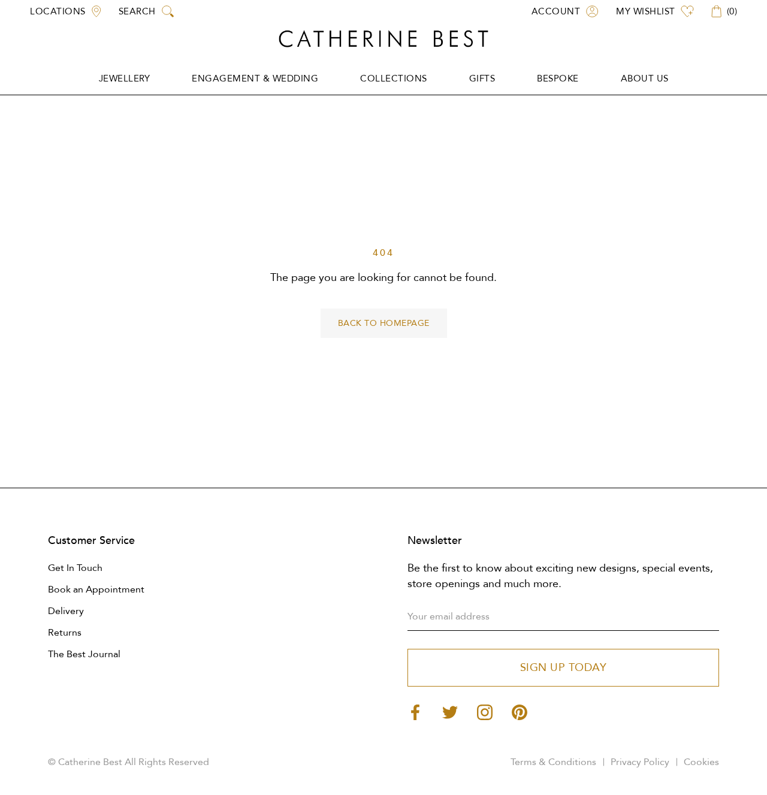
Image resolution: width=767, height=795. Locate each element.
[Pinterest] (519, 711)
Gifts (482, 78)
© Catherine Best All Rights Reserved (128, 762)
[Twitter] (450, 711)
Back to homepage (384, 323)
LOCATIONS (58, 11)
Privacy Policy (640, 762)
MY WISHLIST (645, 11)
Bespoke (558, 78)
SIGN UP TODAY (563, 667)
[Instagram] (485, 711)
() (732, 11)
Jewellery (124, 78)
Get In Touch (75, 568)
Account (556, 11)
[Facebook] (415, 711)
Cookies (701, 762)
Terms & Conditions (553, 762)
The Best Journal (84, 654)
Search (137, 11)
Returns (64, 632)
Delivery (66, 611)
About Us (645, 78)
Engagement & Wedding (255, 78)
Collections (393, 78)
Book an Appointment (96, 589)
